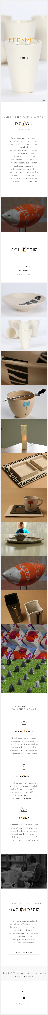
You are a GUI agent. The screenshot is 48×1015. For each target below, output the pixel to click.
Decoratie (24, 271)
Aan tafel (28, 267)
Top (24, 992)
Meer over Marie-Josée (24, 952)
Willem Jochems (27, 1004)
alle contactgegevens (24, 976)
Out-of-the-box (24, 275)
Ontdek (24, 58)
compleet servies (28, 798)
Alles (18, 267)
